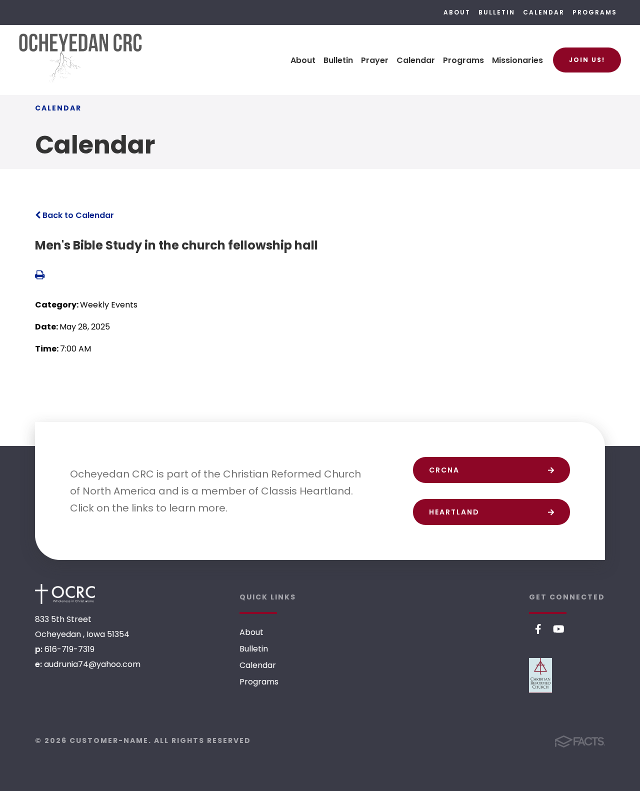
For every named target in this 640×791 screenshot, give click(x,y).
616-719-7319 (69, 649)
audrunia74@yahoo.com (92, 664)
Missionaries (517, 60)
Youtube (558, 629)
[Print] (39, 276)
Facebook (538, 629)
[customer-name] (65, 594)
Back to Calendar (77, 215)
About (457, 12)
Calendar (543, 12)
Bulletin (496, 12)
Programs (594, 12)
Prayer (374, 60)
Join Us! (587, 60)
